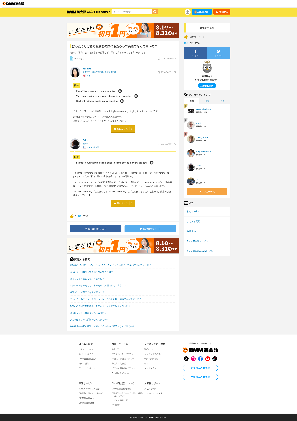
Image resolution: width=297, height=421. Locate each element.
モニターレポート (87, 368)
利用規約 (191, 231)
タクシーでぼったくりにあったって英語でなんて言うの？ (98, 285)
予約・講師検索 (151, 358)
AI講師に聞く (203, 11)
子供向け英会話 (119, 363)
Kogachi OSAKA (203, 151)
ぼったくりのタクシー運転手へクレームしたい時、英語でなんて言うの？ (105, 299)
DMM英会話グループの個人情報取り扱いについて (127, 394)
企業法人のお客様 (200, 367)
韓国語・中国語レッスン (123, 358)
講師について (150, 349)
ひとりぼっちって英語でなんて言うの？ (89, 319)
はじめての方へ (86, 349)
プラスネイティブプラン (123, 354)
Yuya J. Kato (202, 137)
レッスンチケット (152, 368)
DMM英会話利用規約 (121, 388)
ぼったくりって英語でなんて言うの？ (88, 312)
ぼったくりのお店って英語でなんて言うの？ (91, 271)
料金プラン (117, 349)
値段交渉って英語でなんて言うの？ (87, 292)
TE (197, 179)
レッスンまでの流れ (153, 354)
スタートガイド (86, 354)
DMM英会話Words (87, 398)
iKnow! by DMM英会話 (89, 388)
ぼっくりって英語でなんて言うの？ (87, 278)
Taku (198, 165)
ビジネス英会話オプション (124, 368)
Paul (198, 123)
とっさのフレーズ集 (153, 393)
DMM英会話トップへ (197, 241)
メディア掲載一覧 (120, 400)
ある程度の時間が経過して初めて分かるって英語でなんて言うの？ (102, 326)
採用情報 (116, 405)
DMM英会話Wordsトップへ (200, 251)
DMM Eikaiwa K (203, 109)
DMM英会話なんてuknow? (91, 393)
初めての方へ (193, 211)
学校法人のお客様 (200, 376)
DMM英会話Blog (86, 402)
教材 (146, 363)
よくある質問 (193, 221)
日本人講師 (84, 363)
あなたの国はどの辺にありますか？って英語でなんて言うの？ (100, 305)
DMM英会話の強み (87, 358)
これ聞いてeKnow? (120, 372)
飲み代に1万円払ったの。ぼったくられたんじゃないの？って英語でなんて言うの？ (110, 264)
